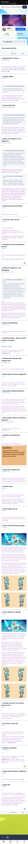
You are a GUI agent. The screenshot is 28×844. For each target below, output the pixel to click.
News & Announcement (8, 107)
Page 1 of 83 (13, 53)
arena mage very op (10, 509)
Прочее (4, 248)
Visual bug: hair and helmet (12, 206)
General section (6, 324)
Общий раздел (6, 60)
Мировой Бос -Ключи (11, 58)
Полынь (19, 150)
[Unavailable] (14, 620)
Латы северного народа (12, 612)
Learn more (3, 2)
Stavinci (19, 86)
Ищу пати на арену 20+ (11, 470)
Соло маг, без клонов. (11, 219)
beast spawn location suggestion (14, 374)
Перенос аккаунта (9, 748)
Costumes (5, 527)
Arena (4, 510)
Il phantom (20, 176)
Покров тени (7, 486)
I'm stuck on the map (10, 723)
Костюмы (5, 78)
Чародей (5, 221)
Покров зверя (8, 76)
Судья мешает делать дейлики (14, 771)
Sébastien (20, 279)
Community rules (9, 105)
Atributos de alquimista (11, 435)
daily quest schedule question (13, 391)
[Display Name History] (12, 28)
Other (4, 207)
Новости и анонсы (7, 143)
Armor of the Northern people (13, 525)
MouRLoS (19, 115)
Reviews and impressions (9, 421)
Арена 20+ (6, 785)
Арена (4, 786)
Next (23, 53)
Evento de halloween (10, 323)
